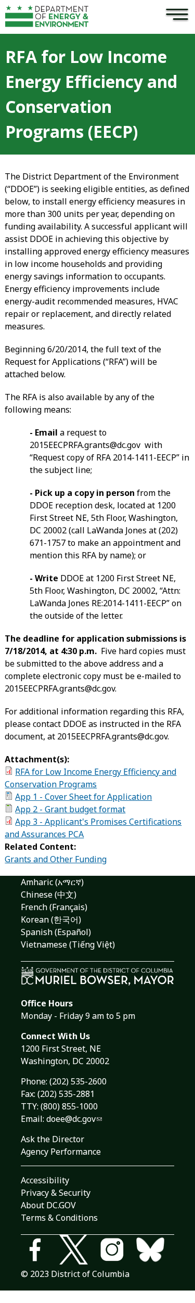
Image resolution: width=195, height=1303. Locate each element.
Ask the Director (52, 1139)
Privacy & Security (55, 1192)
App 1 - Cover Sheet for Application (83, 796)
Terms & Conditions (59, 1217)
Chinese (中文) (48, 894)
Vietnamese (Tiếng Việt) (68, 944)
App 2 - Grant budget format (70, 809)
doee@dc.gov (71, 1119)
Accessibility (45, 1180)
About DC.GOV (48, 1205)
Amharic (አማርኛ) (52, 882)
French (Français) (54, 907)
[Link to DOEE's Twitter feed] (78, 1251)
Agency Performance (61, 1151)
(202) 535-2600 (78, 1081)
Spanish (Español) (56, 932)
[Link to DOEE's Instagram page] (117, 1251)
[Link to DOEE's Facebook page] (40, 1251)
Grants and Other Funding (56, 859)
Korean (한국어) (51, 919)
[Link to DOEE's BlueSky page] (155, 1251)
